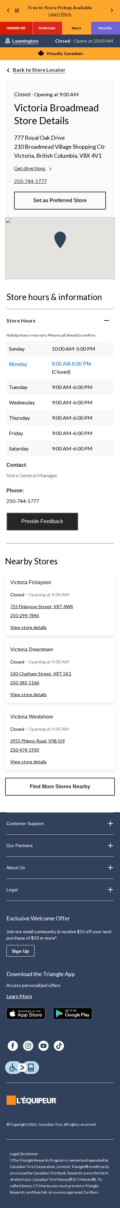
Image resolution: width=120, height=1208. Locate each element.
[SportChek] (47, 28)
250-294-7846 (24, 615)
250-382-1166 (24, 682)
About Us (15, 867)
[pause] (17, 11)
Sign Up (20, 951)
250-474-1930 (24, 749)
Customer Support (25, 823)
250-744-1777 (30, 181)
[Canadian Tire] (16, 28)
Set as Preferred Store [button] (60, 200)
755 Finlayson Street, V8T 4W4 (41, 606)
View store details (28, 627)
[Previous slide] (8, 11)
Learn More (60, 14)
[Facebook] (13, 1046)
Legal (12, 889)
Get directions (29, 168)
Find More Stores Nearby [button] (60, 786)
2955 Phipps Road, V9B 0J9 (37, 740)
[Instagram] (28, 1046)
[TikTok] (59, 1046)
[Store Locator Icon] (7, 41)
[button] (60, 240)
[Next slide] (111, 11)
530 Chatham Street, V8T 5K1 (40, 673)
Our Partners (19, 845)
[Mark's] (76, 28)
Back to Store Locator (39, 70)
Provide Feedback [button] (42, 521)
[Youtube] (43, 1046)
